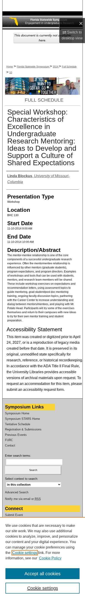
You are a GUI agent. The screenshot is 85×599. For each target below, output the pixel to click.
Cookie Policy (50, 558)
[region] (42, 558)
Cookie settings (24, 553)
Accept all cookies (42, 573)
